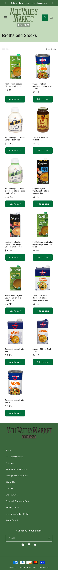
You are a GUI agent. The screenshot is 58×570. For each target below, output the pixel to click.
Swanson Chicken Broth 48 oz (14, 350)
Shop (8, 450)
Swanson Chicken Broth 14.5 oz (14, 401)
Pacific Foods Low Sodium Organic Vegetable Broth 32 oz (43, 244)
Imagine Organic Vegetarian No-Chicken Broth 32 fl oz (42, 190)
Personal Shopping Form (17, 501)
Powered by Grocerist (40, 567)
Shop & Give (12, 495)
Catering (10, 463)
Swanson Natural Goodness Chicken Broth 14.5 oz (42, 86)
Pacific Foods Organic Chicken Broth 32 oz (13, 85)
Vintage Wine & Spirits (17, 475)
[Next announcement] (53, 3)
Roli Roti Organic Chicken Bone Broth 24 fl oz (15, 138)
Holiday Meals (12, 507)
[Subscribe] (49, 538)
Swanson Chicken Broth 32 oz (42, 350)
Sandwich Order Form (16, 469)
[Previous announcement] (5, 3)
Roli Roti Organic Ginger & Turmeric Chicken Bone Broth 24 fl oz (15, 190)
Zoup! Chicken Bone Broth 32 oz (40, 138)
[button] (6, 17)
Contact (9, 488)
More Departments (15, 456)
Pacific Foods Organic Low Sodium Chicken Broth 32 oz (13, 297)
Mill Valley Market (24, 567)
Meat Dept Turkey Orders (18, 514)
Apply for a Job (13, 520)
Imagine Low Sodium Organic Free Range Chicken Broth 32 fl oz (13, 244)
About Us (10, 482)
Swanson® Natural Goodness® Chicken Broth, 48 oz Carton (40, 297)
